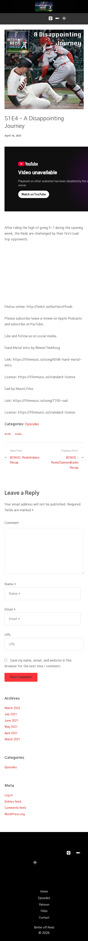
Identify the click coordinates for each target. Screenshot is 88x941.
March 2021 (12, 739)
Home (44, 891)
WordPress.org (15, 814)
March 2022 (12, 708)
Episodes (32, 424)
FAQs (44, 911)
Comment (12, 523)
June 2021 (11, 720)
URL (8, 634)
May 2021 (11, 726)
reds (19, 434)
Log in (9, 795)
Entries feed (13, 801)
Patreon (44, 904)
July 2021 (11, 714)
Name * (10, 584)
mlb (8, 434)
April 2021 (11, 733)
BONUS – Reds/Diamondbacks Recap (64, 462)
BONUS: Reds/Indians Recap (24, 460)
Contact (44, 917)
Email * (10, 609)
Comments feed (15, 807)
